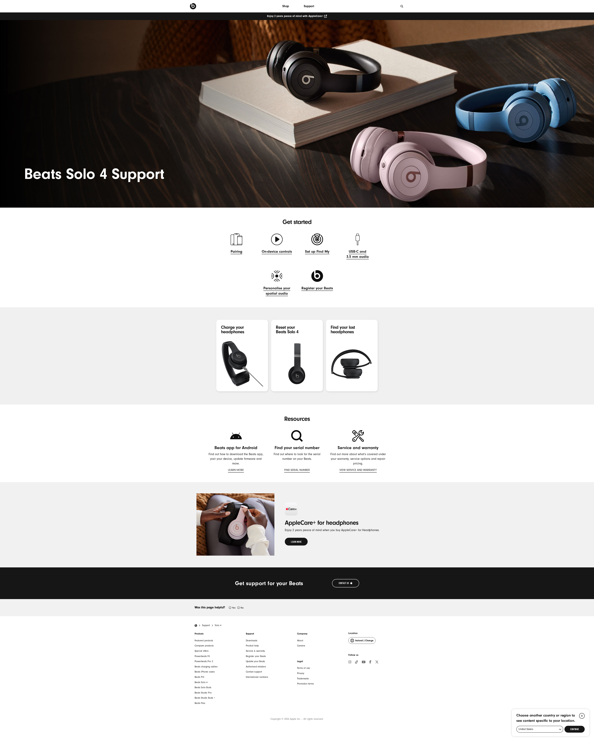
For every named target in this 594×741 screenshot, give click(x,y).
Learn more (236, 470)
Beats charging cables (206, 666)
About (300, 640)
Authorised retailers (256, 666)
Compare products (204, 645)
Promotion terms (305, 683)
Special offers (202, 651)
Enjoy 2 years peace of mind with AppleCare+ (295, 16)
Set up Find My (317, 252)
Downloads (251, 640)
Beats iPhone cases (205, 671)
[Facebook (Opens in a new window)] (370, 662)
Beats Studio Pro (203, 692)
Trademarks (303, 678)
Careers (301, 645)
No (242, 607)
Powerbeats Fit (202, 656)
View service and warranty (358, 470)
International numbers (257, 677)
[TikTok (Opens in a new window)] (356, 662)
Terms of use (303, 668)
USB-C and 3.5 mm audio (357, 254)
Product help (252, 645)
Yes (233, 607)
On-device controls (277, 252)
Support (309, 6)
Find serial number (297, 470)
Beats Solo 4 (201, 682)
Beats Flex (200, 703)
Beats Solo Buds (203, 687)
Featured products (204, 640)
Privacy (300, 673)
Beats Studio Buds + (205, 697)
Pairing (236, 252)
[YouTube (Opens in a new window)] (364, 662)
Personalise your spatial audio (276, 291)
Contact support (254, 671)
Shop (285, 6)
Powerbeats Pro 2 (204, 661)
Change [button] (364, 641)
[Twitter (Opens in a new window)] (377, 662)
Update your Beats (255, 661)
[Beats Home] (196, 625)
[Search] (402, 6)
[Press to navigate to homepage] (193, 6)
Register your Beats (317, 288)
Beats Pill (199, 677)
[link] (296, 542)
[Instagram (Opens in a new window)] (349, 662)
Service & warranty (255, 651)
